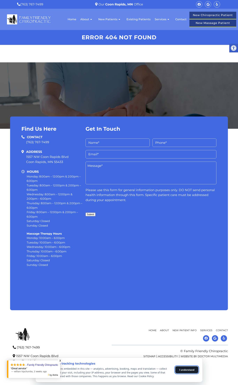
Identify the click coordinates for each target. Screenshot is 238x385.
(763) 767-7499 (31, 4)
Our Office (120, 4)
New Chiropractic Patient (213, 15)
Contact (181, 19)
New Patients (107, 19)
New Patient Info (184, 330)
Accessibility (168, 356)
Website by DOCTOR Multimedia (204, 356)
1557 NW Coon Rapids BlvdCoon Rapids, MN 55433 (47, 159)
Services (160, 19)
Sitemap (149, 356)
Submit (90, 214)
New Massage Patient (213, 23)
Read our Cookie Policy (140, 376)
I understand (186, 369)
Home (72, 19)
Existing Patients (138, 19)
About (84, 19)
